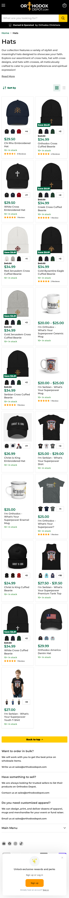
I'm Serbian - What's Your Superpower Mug (50, 390)
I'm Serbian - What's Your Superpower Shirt (50, 461)
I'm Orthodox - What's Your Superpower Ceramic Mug (51, 331)
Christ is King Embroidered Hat (14, 459)
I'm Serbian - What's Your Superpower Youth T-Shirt (16, 717)
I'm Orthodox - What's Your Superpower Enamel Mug (16, 518)
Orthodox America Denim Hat (49, 651)
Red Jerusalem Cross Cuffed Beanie (17, 272)
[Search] (63, 18)
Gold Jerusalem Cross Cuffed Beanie (17, 336)
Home (5, 33)
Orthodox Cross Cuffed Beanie (47, 145)
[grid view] (56, 87)
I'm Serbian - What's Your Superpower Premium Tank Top (50, 590)
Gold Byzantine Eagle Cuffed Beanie (51, 272)
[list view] (63, 87)
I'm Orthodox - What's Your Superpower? (47, 524)
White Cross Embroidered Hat (14, 208)
